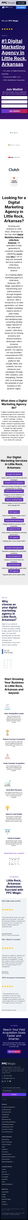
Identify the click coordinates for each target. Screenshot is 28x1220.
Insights (4, 1194)
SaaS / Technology (7, 1142)
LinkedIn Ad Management (14, 483)
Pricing (3, 1196)
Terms (3, 1210)
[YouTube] (10, 1081)
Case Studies (5, 1192)
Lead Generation (14, 565)
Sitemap (8, 1210)
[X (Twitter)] (5, 1081)
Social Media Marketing (14, 520)
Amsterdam (5, 1179)
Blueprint (18, 1214)
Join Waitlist (21, 7)
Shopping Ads (5, 1114)
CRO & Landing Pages (14, 500)
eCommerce (5, 1151)
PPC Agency (14, 537)
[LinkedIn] (2, 1081)
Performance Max (6, 1112)
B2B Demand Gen (6, 1119)
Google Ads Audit (6, 1109)
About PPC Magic (6, 1199)
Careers (4, 1201)
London (4, 1169)
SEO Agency (14, 512)
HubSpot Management (14, 548)
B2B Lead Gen (5, 1139)
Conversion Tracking (7, 1129)
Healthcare (4, 1149)
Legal (3, 1147)
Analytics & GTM (14, 529)
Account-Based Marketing (8, 1122)
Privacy (5, 1099)
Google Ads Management (8, 1107)
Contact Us (4, 1204)
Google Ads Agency (14, 474)
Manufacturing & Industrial (8, 1156)
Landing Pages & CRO (7, 1126)
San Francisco (5, 1174)
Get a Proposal (14, 1052)
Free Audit (21, 3)
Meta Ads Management (14, 491)
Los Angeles (5, 1176)
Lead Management (14, 556)
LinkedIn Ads (5, 1117)
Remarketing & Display (7, 1124)
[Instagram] (7, 1081)
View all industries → (7, 1161)
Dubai (3, 1181)
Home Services (6, 1159)
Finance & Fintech (6, 1144)
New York (4, 1172)
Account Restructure (7, 1131)
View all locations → (7, 1184)
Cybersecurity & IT (6, 1154)
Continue (14, 1094)
